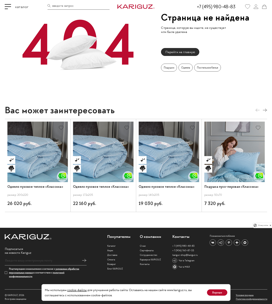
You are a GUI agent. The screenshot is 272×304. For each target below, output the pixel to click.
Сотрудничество (148, 255)
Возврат (111, 264)
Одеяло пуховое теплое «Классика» (35, 187)
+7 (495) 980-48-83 (216, 7)
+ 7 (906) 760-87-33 (183, 250)
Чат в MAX (184, 266)
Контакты (145, 264)
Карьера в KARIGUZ (150, 259)
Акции (110, 250)
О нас (143, 245)
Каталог (111, 245)
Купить (59, 204)
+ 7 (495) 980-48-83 (183, 245)
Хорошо (217, 292)
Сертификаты (147, 250)
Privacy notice (263, 225)
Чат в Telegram (186, 260)
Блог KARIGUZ (115, 268)
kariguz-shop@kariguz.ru (185, 255)
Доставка (112, 255)
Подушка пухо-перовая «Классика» (231, 187)
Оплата (111, 259)
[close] (270, 225)
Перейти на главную (180, 52)
